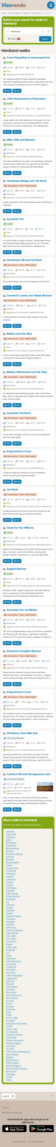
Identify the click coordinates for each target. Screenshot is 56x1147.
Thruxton (10, 1049)
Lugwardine (11, 978)
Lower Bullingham (14, 975)
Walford (9, 1057)
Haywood (10, 921)
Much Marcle (12, 998)
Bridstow (10, 859)
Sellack (9, 1026)
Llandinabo (11, 964)
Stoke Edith (11, 1037)
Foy (7, 902)
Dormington (11, 888)
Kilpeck (9, 944)
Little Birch (11, 958)
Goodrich (10, 910)
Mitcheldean (11, 986)
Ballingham (11, 842)
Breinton (10, 857)
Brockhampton (12, 862)
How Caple (11, 936)
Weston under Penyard (16, 1068)
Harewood (10, 919)
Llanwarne (10, 972)
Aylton (9, 840)
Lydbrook (10, 981)
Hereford (10, 924)
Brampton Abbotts (14, 854)
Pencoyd (10, 1006)
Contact (5, 1107)
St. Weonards (12, 1032)
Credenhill (10, 879)
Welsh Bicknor (12, 1060)
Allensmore (11, 834)
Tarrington (11, 1046)
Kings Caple (11, 947)
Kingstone (10, 950)
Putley (9, 1015)
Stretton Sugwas (13, 1043)
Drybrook (10, 890)
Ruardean (10, 1020)
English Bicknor (13, 896)
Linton (9, 955)
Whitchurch (11, 1071)
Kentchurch (11, 941)
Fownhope (10, 899)
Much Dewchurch (14, 995)
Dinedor (9, 885)
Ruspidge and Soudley (16, 1023)
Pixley (8, 1012)
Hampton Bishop (13, 916)
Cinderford (11, 871)
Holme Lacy (11, 927)
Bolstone (10, 851)
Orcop (9, 1003)
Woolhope (10, 1074)
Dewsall (9, 882)
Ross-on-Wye (12, 1017)
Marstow (10, 984)
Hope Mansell (12, 933)
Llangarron (11, 967)
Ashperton (10, 837)
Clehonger (10, 873)
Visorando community (12, 1112)
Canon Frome (12, 868)
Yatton (9, 1080)
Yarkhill (9, 1077)
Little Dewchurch (13, 961)
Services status (19, 1141)
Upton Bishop (12, 1054)
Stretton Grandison (14, 1040)
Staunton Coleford (14, 1034)
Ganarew (10, 905)
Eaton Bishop (12, 893)
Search (45, 39)
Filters (15, 39)
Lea (7, 953)
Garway (9, 907)
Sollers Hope (11, 1029)
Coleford (10, 876)
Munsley (10, 1001)
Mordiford (10, 989)
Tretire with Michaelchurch (18, 1051)
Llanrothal (10, 969)
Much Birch (11, 992)
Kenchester (11, 938)
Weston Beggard (13, 1065)
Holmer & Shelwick (14, 930)
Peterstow (10, 1009)
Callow (9, 865)
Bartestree (10, 845)
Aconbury (10, 831)
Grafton (9, 913)
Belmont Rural (12, 848)
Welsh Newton (12, 1063)
